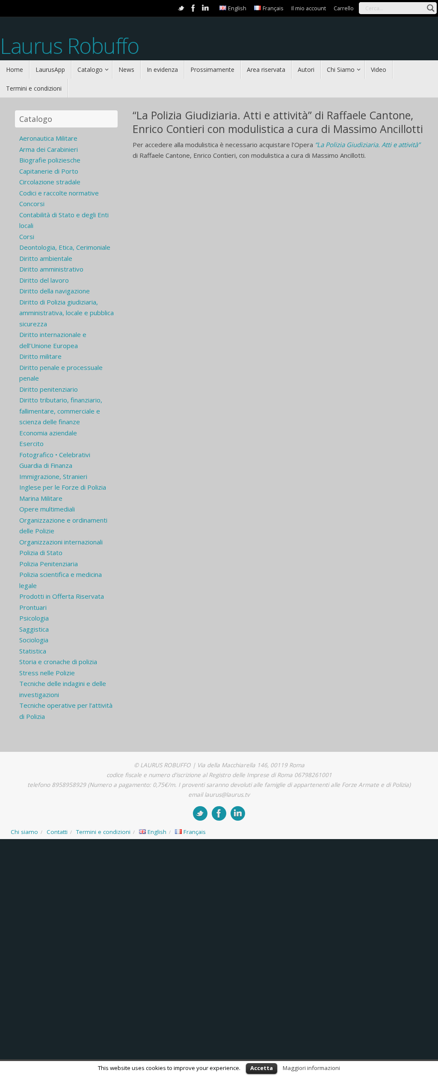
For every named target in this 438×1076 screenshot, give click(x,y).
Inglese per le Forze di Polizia (62, 487)
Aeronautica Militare (48, 138)
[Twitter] (181, 8)
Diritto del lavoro (44, 280)
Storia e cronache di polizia (58, 661)
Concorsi (31, 203)
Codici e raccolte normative (59, 193)
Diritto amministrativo (51, 269)
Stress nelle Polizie (47, 672)
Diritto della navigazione (54, 291)
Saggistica (34, 629)
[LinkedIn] (205, 8)
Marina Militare (40, 498)
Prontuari (33, 607)
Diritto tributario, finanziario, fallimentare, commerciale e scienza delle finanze (60, 411)
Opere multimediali (47, 509)
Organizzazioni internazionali (61, 542)
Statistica (32, 651)
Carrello (344, 8)
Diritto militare (40, 356)
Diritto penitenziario (48, 389)
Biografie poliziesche (49, 160)
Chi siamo (24, 832)
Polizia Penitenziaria (48, 563)
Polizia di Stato (40, 552)
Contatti (57, 832)
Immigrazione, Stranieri (53, 476)
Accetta (261, 1068)
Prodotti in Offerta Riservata (61, 596)
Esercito (31, 443)
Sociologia (33, 640)
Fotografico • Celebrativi (54, 454)
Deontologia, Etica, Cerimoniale (64, 247)
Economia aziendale (48, 433)
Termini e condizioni (103, 832)
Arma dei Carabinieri (48, 149)
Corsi (26, 236)
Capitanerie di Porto (48, 171)
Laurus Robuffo (69, 46)
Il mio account (308, 8)
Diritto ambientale (45, 258)
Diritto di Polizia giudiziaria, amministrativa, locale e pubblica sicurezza (66, 313)
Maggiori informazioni (311, 1068)
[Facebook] (193, 8)
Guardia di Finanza (45, 465)
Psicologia (34, 618)
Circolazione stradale (49, 181)
